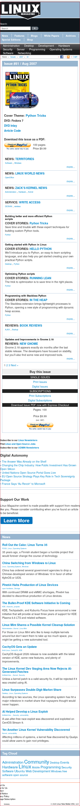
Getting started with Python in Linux (26, 244)
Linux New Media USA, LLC (68, 804)
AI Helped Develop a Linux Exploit (25, 711)
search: (3, 23)
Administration (10, 192)
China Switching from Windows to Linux (29, 563)
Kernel (30, 192)
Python (8, 234)
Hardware (22, 192)
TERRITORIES (24, 159)
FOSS (4, 548)
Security (22, 675)
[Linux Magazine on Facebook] (61, 56)
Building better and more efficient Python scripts (28, 218)
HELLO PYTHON (41, 249)
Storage (17, 588)
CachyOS (14, 650)
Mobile (36, 767)
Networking (24, 53)
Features (19, 35)
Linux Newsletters (27, 440)
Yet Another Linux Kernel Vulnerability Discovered (36, 730)
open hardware (7, 588)
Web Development (38, 771)
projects (17, 606)
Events (64, 762)
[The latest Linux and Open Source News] (68, 56)
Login (75, 56)
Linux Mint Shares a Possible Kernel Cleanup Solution (38, 625)
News (5, 35)
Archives (71, 35)
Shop (30, 39)
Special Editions (11, 39)
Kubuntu (10, 606)
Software (8, 53)
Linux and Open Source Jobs (20, 444)
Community (36, 761)
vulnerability (24, 715)
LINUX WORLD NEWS (29, 173)
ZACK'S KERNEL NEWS (31, 188)
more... (71, 167)
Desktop (8, 264)
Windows (17, 163)
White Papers (51, 35)
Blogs (34, 35)
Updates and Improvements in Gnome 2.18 (29, 339)
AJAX (7, 329)
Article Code (12, 131)
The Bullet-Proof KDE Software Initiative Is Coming (36, 603)
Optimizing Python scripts (20, 273)
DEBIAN (8, 206)
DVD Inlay (10, 126)
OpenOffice (9, 177)
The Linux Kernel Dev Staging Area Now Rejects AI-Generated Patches (37, 670)
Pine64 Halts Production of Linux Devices (30, 585)
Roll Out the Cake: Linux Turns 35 (24, 545)
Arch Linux (6, 650)
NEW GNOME (29, 344)
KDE (4, 606)
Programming (37, 49)
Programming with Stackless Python (25, 295)
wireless (17, 206)
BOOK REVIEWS (31, 325)
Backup (15, 329)
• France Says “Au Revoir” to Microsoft (22, 484)
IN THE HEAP (38, 300)
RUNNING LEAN (40, 278)
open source (20, 775)
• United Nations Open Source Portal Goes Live (28, 472)
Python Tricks (36, 115)
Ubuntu (19, 771)
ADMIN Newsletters (28, 447)
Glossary (7, 804)
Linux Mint (23, 628)
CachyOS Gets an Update (19, 647)
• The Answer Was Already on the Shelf (23, 461)
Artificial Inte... (7, 675)
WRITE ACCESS (29, 202)
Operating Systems (61, 49)
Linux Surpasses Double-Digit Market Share (31, 690)
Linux (10, 548)
